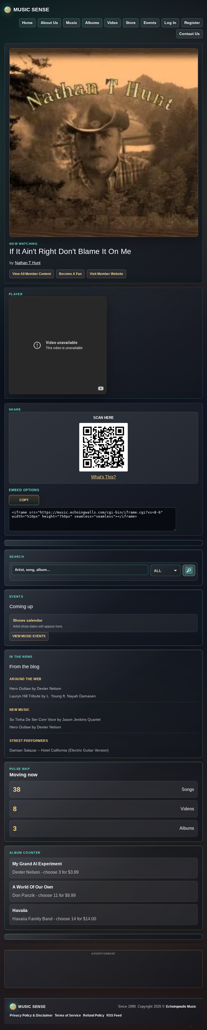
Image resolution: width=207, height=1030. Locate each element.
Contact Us (189, 34)
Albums (92, 22)
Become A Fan (70, 274)
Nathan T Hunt (27, 262)
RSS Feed (114, 1015)
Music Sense (31, 9)
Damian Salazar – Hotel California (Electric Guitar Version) (59, 750)
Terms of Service (68, 1015)
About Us (49, 22)
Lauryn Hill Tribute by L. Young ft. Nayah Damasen (52, 696)
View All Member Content (31, 274)
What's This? (103, 477)
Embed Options (24, 490)
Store (131, 22)
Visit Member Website (106, 274)
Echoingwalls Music (181, 1006)
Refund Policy (93, 1015)
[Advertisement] (103, 970)
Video (112, 22)
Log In (170, 22)
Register (192, 22)
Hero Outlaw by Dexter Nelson (35, 688)
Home (27, 22)
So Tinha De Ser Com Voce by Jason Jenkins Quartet (55, 719)
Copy (24, 500)
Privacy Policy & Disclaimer (31, 1015)
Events (150, 22)
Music (71, 22)
